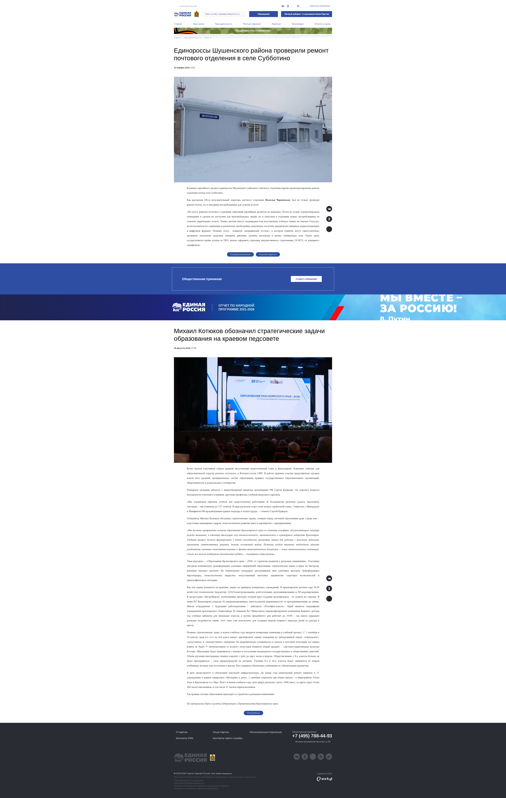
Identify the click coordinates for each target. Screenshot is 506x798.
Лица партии (198, 24)
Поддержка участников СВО (253, 31)
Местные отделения (252, 24)
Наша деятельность (223, 24)
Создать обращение (306, 279)
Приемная (276, 24)
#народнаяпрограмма (240, 254)
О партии (178, 24)
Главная (177, 38)
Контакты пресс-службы (228, 738)
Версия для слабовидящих (319, 6)
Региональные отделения (266, 732)
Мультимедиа (298, 24)
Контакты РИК (184, 738)
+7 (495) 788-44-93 (312, 736)
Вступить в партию (323, 24)
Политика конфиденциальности (189, 783)
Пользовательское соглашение (189, 781)
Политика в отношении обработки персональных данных (201, 786)
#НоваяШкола (253, 713)
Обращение (264, 14)
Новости (208, 38)
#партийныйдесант (268, 254)
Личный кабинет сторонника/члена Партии (306, 14)
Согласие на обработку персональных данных (196, 788)
